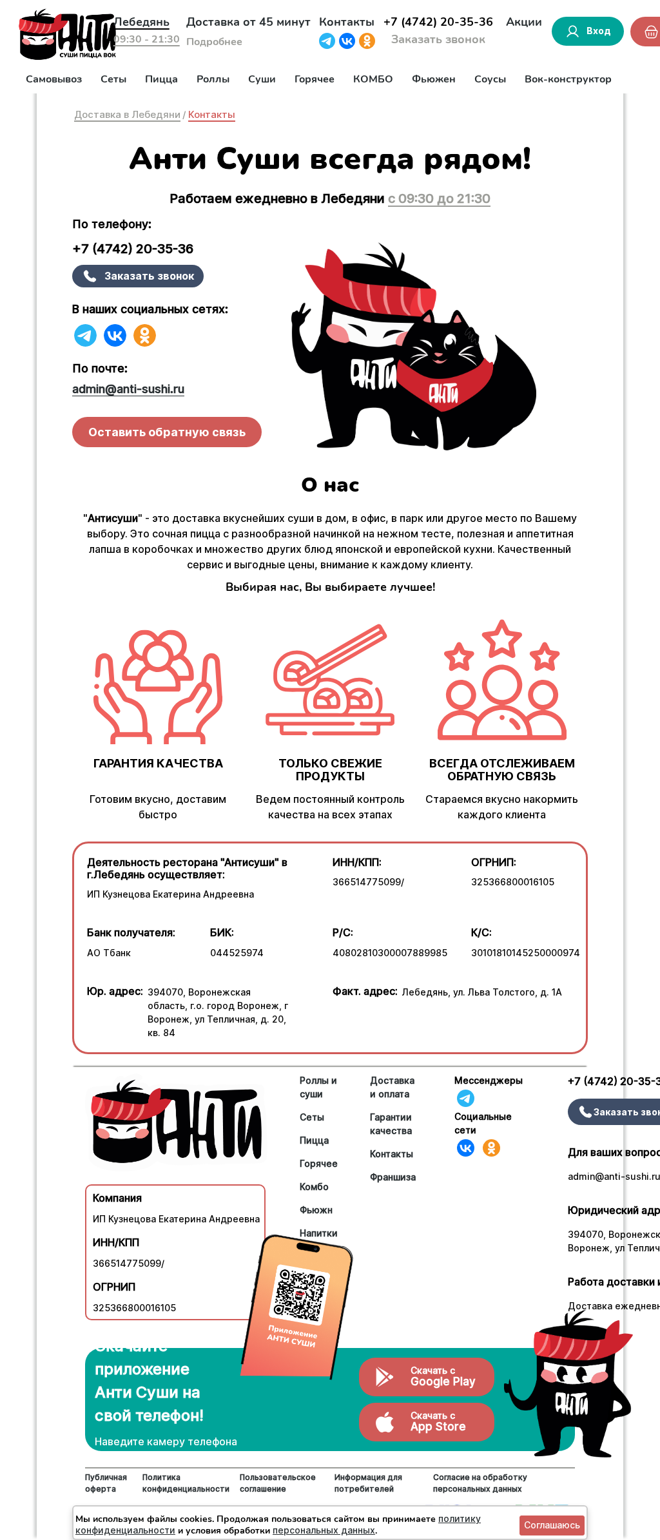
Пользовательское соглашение (278, 1483)
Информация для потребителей (368, 1483)
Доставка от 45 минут (248, 22)
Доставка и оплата (392, 1087)
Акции (524, 22)
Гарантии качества (391, 1124)
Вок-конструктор (568, 79)
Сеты (113, 79)
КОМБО (373, 79)
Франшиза (393, 1176)
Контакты (346, 22)
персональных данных (324, 1530)
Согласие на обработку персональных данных (480, 1483)
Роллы (213, 79)
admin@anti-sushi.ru (128, 389)
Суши (262, 79)
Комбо (314, 1186)
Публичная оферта (106, 1483)
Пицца (161, 79)
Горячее (315, 79)
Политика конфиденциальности (185, 1483)
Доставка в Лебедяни (127, 114)
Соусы (490, 79)
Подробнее (214, 42)
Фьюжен (434, 79)
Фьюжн (316, 1209)
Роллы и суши (318, 1087)
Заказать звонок (438, 39)
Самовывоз (54, 79)
